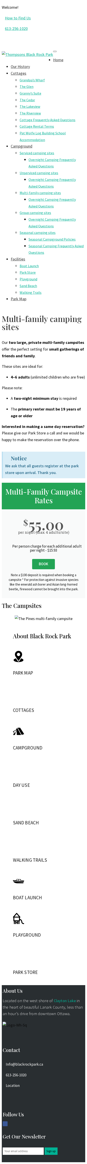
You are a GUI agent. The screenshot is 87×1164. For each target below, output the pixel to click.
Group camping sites (35, 212)
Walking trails (30, 860)
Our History (20, 66)
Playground (28, 279)
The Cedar (27, 100)
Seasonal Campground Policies (52, 239)
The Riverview (30, 113)
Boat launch (27, 898)
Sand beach (26, 823)
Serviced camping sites (37, 153)
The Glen (26, 86)
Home (58, 59)
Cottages (18, 73)
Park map (23, 673)
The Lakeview (30, 106)
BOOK (43, 564)
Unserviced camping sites (39, 173)
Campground (21, 146)
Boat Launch (29, 266)
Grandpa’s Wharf (32, 80)
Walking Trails (30, 292)
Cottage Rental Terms (37, 126)
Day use (21, 785)
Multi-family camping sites (40, 192)
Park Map (18, 298)
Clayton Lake (65, 1000)
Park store (25, 972)
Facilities (18, 259)
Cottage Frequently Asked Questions (47, 120)
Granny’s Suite (30, 93)
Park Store (28, 272)
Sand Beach (28, 286)
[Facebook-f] (5, 1123)
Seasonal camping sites (38, 232)
